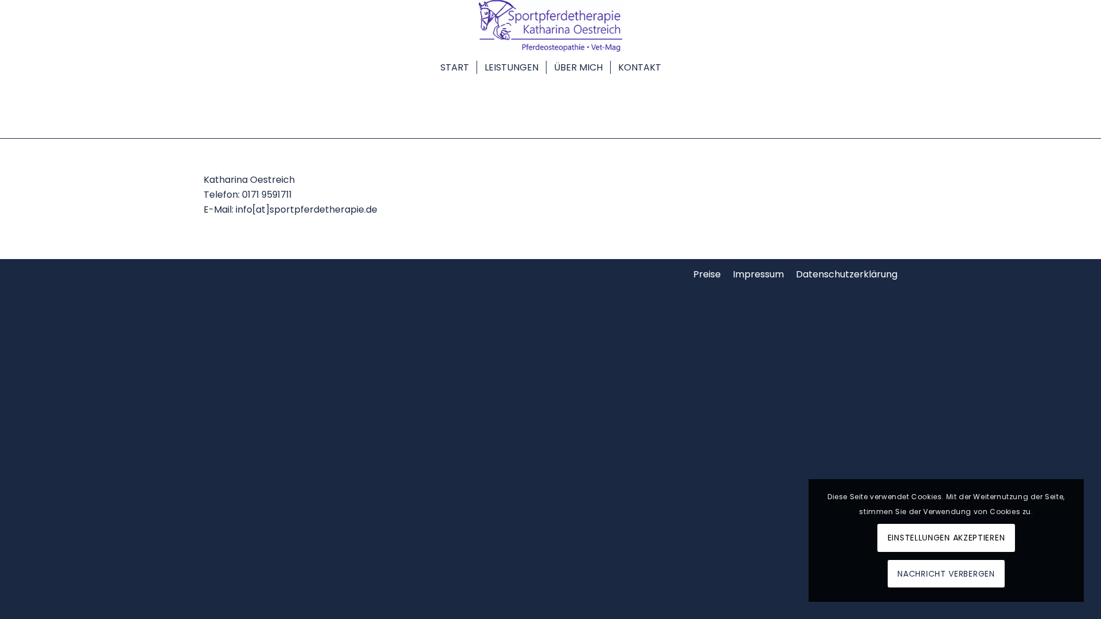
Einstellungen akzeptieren (946, 537)
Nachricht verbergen (945, 573)
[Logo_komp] (550, 26)
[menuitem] (455, 66)
